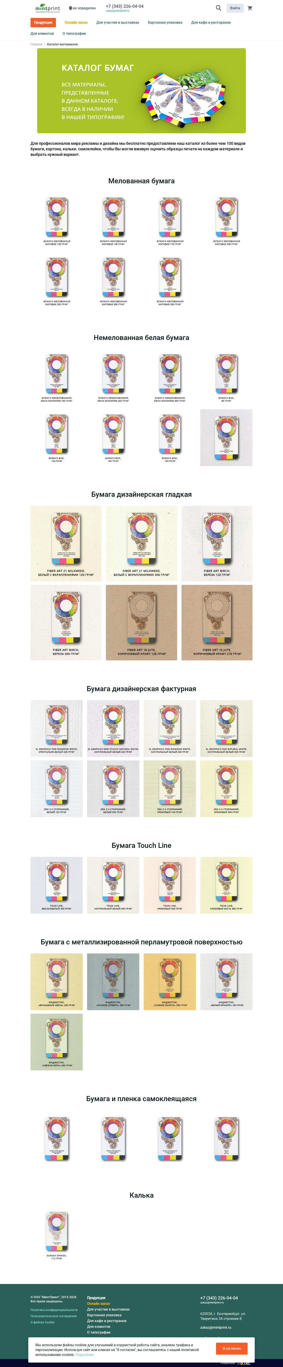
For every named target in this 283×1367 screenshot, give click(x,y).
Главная (36, 44)
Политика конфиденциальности (54, 1310)
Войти (235, 8)
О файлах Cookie (43, 1322)
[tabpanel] (141, 90)
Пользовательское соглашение (54, 1316)
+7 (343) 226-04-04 (126, 6)
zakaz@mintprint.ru (215, 1327)
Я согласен (232, 1348)
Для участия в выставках (108, 1309)
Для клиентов (98, 1326)
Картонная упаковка (104, 1315)
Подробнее (84, 1355)
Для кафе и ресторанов (106, 1321)
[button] (218, 8)
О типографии (98, 1332)
